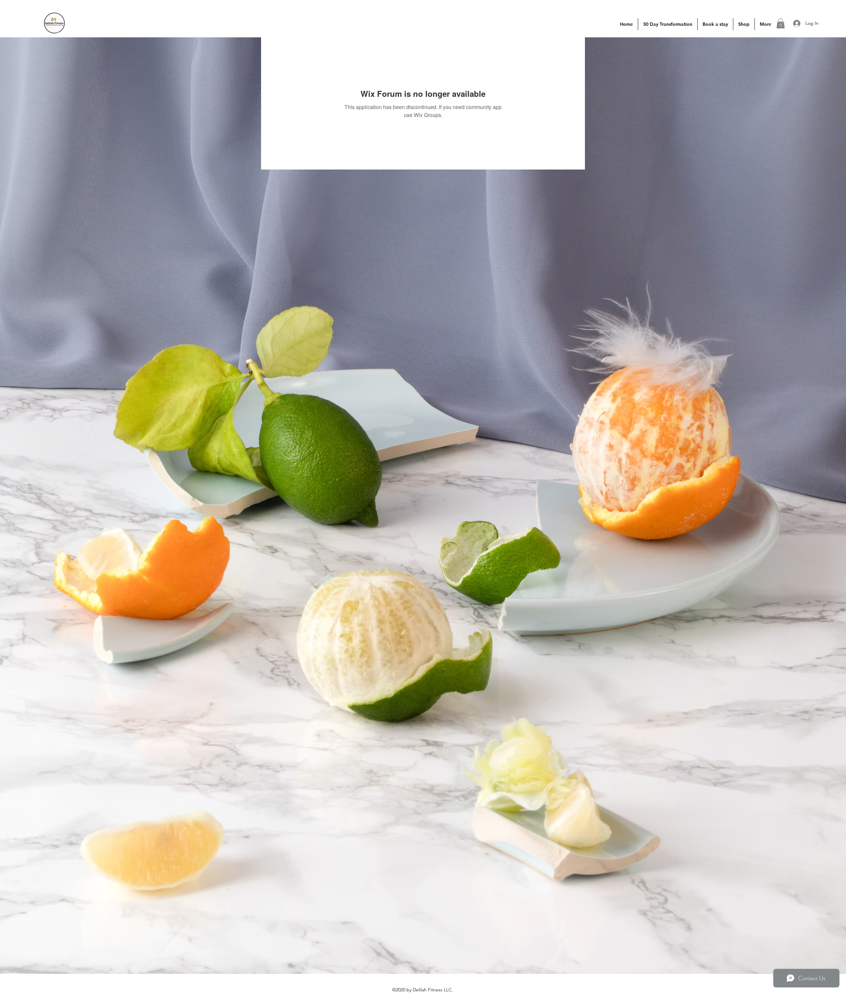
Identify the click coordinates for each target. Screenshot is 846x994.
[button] (780, 23)
